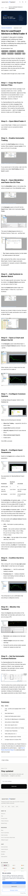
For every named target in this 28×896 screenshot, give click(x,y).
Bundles (3, 854)
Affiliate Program (4, 840)
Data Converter (4, 835)
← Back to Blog (4, 760)
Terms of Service (4, 820)
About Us (3, 813)
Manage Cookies (14, 890)
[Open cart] (22, 2)
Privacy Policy (4, 818)
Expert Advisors (4, 849)
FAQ (2, 816)
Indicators (3, 851)
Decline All (14, 886)
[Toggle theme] (20, 2)
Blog (6, 7)
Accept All (14, 882)
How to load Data (5, 832)
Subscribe (14, 786)
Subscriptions (4, 856)
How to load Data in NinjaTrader (8, 837)
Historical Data (4, 847)
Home (2, 7)
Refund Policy (4, 823)
